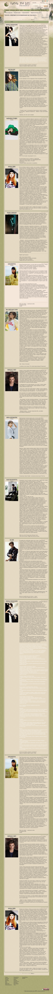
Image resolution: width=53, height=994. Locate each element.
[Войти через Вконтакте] (44, 1)
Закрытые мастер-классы (36, 12)
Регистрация (40, 7)
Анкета (6, 982)
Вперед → (33, 19)
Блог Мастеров (16, 983)
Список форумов (8, 12)
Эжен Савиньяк (12, 212)
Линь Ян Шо (20, 4)
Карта (21, 10)
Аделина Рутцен (11, 118)
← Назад (20, 19)
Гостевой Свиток (25, 977)
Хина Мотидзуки (11, 417)
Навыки (15, 979)
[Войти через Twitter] (47, 1)
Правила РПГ (44, 10)
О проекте (12, 10)
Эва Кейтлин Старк (12, 309)
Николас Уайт (11, 369)
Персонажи (15, 980)
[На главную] (6, 4)
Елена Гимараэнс (12, 24)
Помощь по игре (16, 981)
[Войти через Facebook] (42, 1)
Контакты (23, 978)
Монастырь (7, 980)
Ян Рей (12, 539)
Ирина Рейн (11, 166)
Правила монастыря (35, 10)
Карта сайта (7, 978)
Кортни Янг (11, 69)
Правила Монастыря (8, 984)
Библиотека (15, 982)
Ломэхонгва (12, 263)
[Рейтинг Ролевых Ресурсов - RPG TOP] (46, 989)
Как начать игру (16, 977)
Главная (7, 10)
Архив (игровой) (25, 12)
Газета (15, 984)
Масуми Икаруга (11, 479)
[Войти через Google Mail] (45, 1)
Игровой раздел (17, 12)
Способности (16, 978)
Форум (17, 10)
